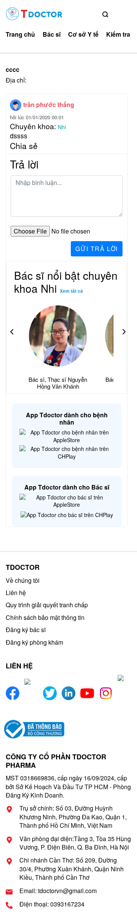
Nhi (62, 127)
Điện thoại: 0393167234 (51, 904)
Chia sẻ (24, 145)
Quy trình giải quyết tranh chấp (47, 604)
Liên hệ (16, 592)
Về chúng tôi (23, 580)
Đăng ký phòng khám (34, 642)
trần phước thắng (48, 104)
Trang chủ (20, 34)
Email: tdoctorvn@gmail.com (58, 891)
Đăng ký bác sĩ (26, 629)
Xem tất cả (71, 290)
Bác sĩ (52, 34)
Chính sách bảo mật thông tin (45, 617)
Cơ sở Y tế (83, 34)
